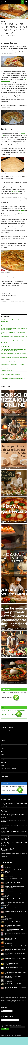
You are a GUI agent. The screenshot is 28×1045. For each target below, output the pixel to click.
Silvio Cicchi (4, 2)
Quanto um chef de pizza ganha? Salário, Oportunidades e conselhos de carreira (13, 354)
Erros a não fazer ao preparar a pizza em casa (15, 987)
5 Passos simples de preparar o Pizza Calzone (15, 972)
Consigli (3, 743)
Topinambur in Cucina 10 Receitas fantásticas (16, 921)
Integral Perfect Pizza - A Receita (13, 882)
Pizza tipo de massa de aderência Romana (15, 980)
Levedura (3, 759)
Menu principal (26, 2)
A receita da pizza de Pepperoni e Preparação (16, 945)
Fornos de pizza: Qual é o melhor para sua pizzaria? (13, 361)
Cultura (2, 748)
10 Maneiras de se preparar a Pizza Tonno (15, 949)
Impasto (3, 754)
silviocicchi (12, 35)
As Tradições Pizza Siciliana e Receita (14, 929)
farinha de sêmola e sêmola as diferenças (14, 875)
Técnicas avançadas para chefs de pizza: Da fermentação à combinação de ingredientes (14, 349)
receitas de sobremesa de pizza (8, 771)
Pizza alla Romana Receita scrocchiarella (14, 886)
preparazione (4, 762)
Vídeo (3, 707)
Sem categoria (4, 773)
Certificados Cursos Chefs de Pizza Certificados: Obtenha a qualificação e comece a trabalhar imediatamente (14, 374)
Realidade (3, 740)
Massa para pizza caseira (10, 907)
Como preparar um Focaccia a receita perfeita (12, 300)
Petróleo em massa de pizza (11, 963)
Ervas (2, 751)
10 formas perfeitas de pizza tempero (14, 890)
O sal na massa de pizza (10, 938)
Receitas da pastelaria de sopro (8, 768)
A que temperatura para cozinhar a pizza (14, 866)
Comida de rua (4, 776)
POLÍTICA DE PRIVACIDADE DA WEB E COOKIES (11, 1035)
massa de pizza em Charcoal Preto (13, 976)
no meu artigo (15, 191)
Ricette (3, 21)
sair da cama (21, 210)
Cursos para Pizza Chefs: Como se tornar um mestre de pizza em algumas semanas (13, 369)
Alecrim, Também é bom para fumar (13, 878)
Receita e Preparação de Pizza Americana (15, 942)
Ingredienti (3, 757)
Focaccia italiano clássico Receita (13, 925)
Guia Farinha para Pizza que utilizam (13, 898)
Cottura (3, 745)
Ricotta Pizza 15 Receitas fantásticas (14, 983)
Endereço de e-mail (5, 1026)
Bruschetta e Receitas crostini (8, 294)
